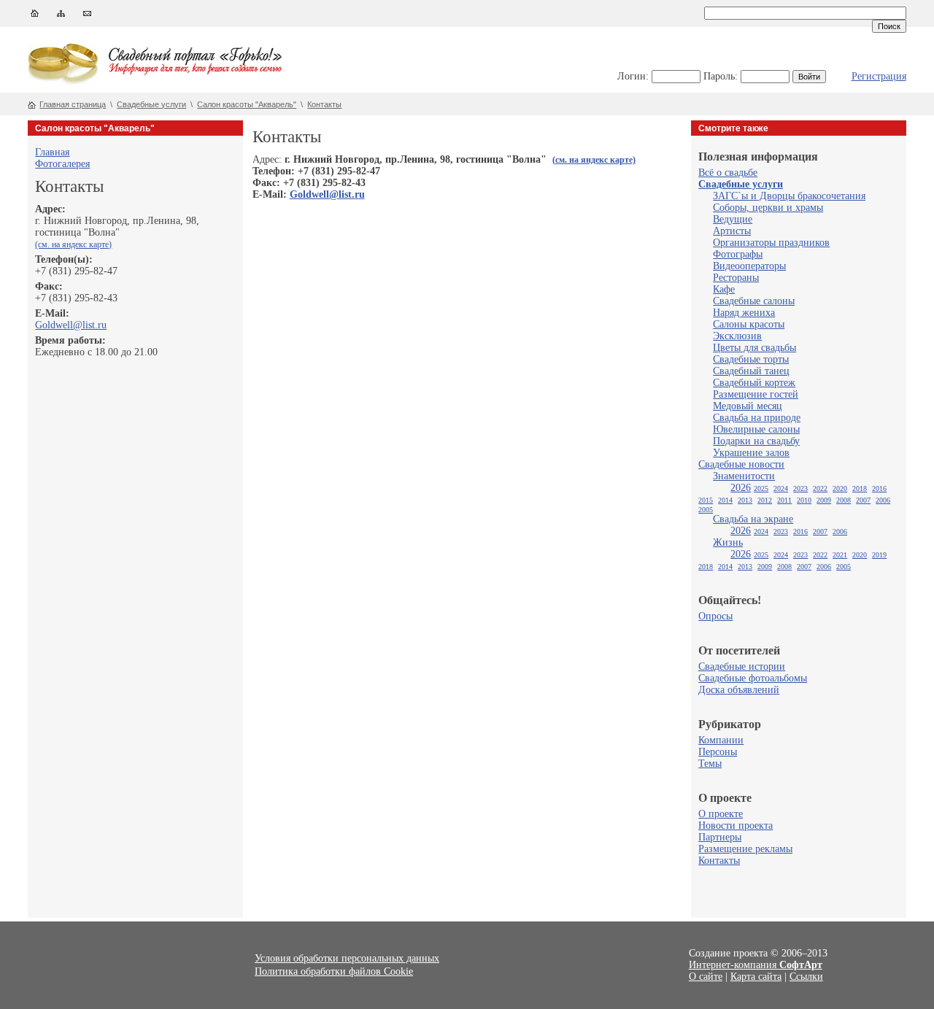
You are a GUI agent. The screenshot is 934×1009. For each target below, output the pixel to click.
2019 (879, 555)
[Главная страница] (35, 16)
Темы (710, 763)
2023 (800, 488)
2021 (840, 555)
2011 (784, 500)
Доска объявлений (738, 689)
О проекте (720, 813)
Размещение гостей (755, 394)
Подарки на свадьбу (756, 441)
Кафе (724, 289)
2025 (761, 488)
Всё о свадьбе (727, 172)
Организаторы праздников (771, 242)
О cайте (705, 976)
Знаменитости (744, 476)
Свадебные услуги (151, 104)
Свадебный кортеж (754, 382)
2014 (725, 500)
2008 (843, 500)
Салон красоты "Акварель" (246, 104)
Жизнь (728, 542)
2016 (879, 488)
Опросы (715, 616)
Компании (721, 740)
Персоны (717, 751)
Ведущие (732, 219)
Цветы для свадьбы (754, 347)
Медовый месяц (747, 406)
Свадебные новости (741, 464)
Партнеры (719, 837)
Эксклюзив (737, 335)
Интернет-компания (755, 964)
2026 (740, 487)
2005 (705, 510)
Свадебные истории (741, 666)
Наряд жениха (744, 312)
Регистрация (879, 76)
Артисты (732, 230)
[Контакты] (87, 16)
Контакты (324, 104)
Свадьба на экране (753, 519)
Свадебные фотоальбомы (752, 678)
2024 (780, 488)
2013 (745, 500)
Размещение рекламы (745, 848)
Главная (52, 152)
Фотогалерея (62, 163)
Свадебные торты (751, 359)
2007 (863, 500)
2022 (820, 488)
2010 (804, 500)
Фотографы (738, 254)
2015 (705, 500)
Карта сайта (755, 976)
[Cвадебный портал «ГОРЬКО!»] (64, 83)
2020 (840, 488)
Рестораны (736, 277)
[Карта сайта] (61, 16)
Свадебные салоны (754, 300)
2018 (859, 488)
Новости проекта (735, 825)
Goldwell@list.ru (71, 325)
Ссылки (806, 976)
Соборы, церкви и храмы (768, 207)
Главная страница (72, 104)
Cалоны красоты (748, 324)
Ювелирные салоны (756, 429)
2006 (883, 500)
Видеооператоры (749, 265)
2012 (764, 500)
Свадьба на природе (756, 417)
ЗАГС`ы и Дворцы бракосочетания (789, 195)
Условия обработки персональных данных (347, 958)
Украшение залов (751, 452)
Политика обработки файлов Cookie (334, 971)
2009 (824, 500)
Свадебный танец (751, 371)
